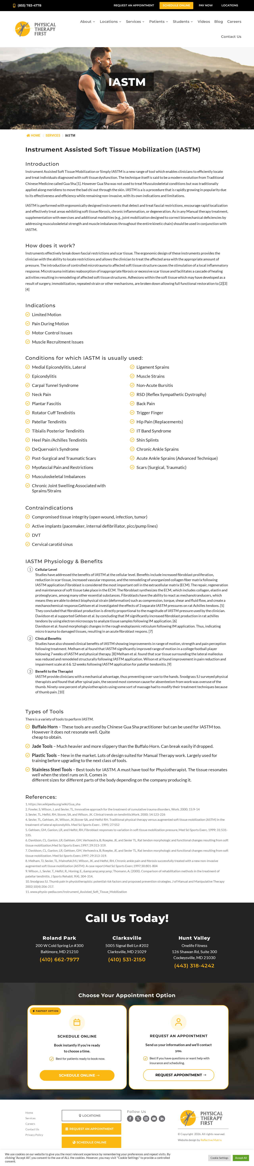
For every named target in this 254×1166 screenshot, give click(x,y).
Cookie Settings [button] (219, 1157)
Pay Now (206, 5)
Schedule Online (176, 5)
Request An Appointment (91, 1129)
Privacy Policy (34, 1134)
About (85, 21)
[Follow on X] (138, 1118)
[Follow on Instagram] (146, 1118)
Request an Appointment (134, 5)
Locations (229, 5)
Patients (157, 21)
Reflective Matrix (211, 1140)
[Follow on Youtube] (154, 1118)
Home (35, 135)
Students (181, 21)
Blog (218, 21)
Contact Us (231, 36)
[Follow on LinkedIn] (162, 1118)
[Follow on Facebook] (130, 1118)
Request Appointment (178, 1075)
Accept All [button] (241, 1157)
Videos (204, 21)
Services (133, 21)
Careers (234, 21)
